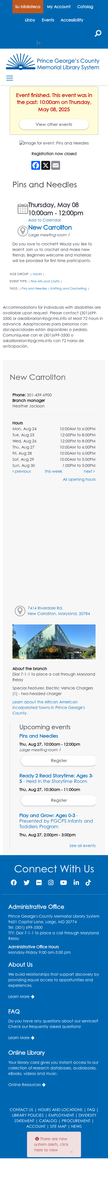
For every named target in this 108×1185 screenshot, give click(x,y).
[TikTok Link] (88, 882)
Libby (30, 20)
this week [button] (53, 471)
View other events (54, 124)
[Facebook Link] (14, 882)
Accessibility (72, 20)
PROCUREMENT (76, 1120)
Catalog (85, 6)
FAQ (91, 1109)
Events (48, 20)
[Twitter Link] (27, 882)
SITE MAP (58, 1126)
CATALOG (48, 1120)
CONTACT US (21, 1109)
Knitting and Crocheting (68, 288)
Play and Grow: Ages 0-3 (56, 820)
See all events (83, 845)
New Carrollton (50, 227)
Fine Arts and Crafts (45, 281)
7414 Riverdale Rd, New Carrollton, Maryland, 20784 (59, 611)
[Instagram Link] (50, 882)
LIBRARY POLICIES (28, 1115)
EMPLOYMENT (61, 1115)
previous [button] (22, 471)
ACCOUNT (35, 1126)
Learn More (19, 996)
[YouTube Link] (63, 882)
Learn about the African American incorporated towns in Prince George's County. (48, 707)
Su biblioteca (27, 6)
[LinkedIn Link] (76, 882)
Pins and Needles (34, 288)
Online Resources (24, 1084)
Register (59, 760)
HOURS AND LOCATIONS (60, 1109)
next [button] (88, 471)
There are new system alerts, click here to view (51, 1144)
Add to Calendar (44, 220)
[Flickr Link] (39, 882)
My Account (59, 6)
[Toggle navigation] (9, 78)
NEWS (76, 1126)
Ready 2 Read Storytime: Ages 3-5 (56, 778)
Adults (37, 274)
